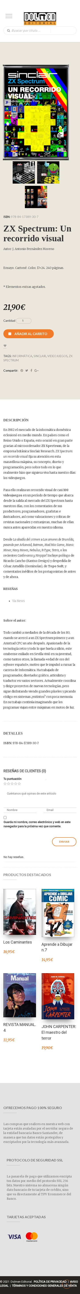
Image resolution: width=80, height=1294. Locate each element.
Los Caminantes (17, 942)
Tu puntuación (13, 778)
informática (22, 356)
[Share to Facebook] (31, 370)
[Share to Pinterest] (21, 370)
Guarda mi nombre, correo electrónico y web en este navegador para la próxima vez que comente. (37, 824)
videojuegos (57, 356)
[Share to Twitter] (26, 370)
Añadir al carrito (30, 334)
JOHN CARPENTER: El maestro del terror (59, 1032)
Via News (18, 601)
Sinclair (40, 356)
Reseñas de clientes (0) (24, 771)
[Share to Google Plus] (36, 370)
